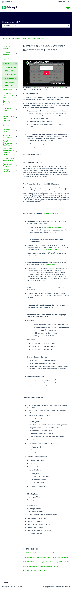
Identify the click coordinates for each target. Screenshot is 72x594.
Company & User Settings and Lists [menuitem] (8, 95)
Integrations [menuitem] (7, 90)
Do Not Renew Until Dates (53, 227)
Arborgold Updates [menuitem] (6, 53)
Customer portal (64, 2)
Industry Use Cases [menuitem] (7, 59)
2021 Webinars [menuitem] (10, 82)
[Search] (68, 26)
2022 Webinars (38, 38)
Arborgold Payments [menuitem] (6, 171)
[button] (16, 52)
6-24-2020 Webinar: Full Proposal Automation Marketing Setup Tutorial (45, 557)
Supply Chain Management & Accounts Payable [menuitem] (8, 152)
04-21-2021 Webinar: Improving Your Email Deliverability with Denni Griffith (46, 562)
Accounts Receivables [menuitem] (7, 136)
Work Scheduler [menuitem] (6, 125)
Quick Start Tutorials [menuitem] (7, 47)
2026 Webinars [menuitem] (10, 86)
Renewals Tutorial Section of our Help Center (50, 87)
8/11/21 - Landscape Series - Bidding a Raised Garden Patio (41, 566)
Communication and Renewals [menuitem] (8, 159)
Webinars (26, 38)
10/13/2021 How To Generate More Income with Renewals (41, 553)
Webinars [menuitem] (6, 63)
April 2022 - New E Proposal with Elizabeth (36, 571)
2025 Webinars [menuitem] (10, 67)
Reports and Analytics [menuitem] (7, 165)
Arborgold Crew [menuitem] (6, 131)
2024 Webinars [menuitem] (10, 71)
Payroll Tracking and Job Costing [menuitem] (7, 143)
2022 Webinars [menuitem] (10, 78)
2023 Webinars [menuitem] (10, 75)
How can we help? (11, 22)
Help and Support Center (11, 38)
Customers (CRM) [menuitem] (7, 110)
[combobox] (34, 26)
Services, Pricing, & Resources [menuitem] (7, 103)
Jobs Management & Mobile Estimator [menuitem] (8, 117)
